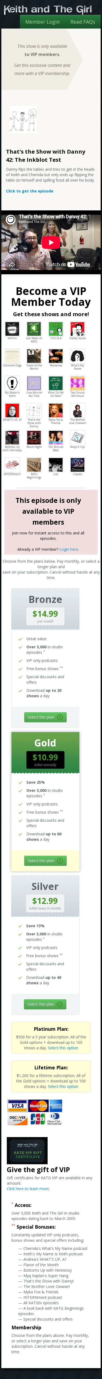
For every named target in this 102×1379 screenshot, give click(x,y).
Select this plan (41, 717)
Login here (68, 549)
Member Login (42, 21)
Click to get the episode (29, 191)
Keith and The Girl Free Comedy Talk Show (48, 10)
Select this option (63, 1047)
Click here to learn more (28, 1188)
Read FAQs (82, 21)
